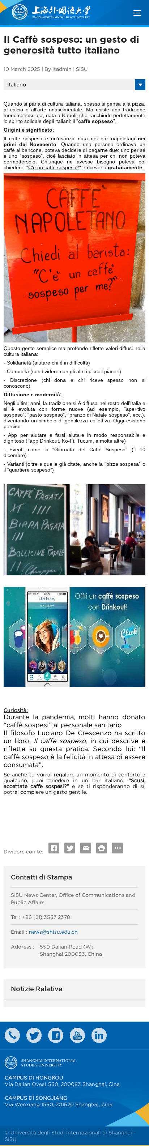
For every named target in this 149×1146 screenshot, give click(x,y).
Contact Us (12, 1035)
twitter (34, 1035)
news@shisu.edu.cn (53, 932)
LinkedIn (99, 1035)
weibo (77, 1035)
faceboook (55, 1035)
